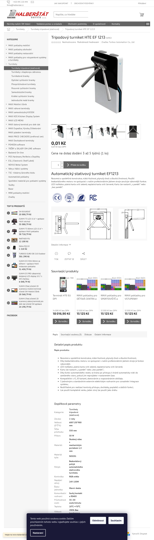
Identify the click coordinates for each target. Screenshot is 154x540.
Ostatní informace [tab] (103, 334)
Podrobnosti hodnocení (88, 42)
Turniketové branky (20, 76)
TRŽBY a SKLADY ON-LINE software (24, 148)
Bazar (10, 188)
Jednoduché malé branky (22, 100)
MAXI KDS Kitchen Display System (24, 116)
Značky (11, 197)
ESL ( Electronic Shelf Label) (21, 160)
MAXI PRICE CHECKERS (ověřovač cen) (25, 136)
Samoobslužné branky (21, 92)
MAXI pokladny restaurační (20, 53)
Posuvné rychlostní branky (23, 88)
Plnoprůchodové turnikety (23, 84)
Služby (11, 185)
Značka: (118, 42)
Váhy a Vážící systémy (18, 168)
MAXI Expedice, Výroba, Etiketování (24, 128)
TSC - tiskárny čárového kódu (21, 172)
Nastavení (38, 532)
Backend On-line (16, 152)
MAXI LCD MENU (15, 120)
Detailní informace (59, 244)
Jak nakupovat (61, 3)
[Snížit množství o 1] (61, 166)
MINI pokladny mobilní (18, 193)
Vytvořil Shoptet (139, 533)
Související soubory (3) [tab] (71, 334)
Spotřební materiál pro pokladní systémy (27, 180)
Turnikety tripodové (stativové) (25, 68)
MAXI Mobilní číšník (17, 104)
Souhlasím (116, 520)
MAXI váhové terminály (19, 108)
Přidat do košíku (78, 165)
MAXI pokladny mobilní (19, 45)
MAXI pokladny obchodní (20, 49)
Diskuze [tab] (88, 334)
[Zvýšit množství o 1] (61, 163)
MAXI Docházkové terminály (21, 140)
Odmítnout (98, 520)
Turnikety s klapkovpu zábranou (26, 72)
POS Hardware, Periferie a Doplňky (24, 156)
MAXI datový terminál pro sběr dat (24, 124)
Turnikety (12, 64)
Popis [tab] (55, 334)
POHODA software (16, 144)
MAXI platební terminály (19, 132)
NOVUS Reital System (18, 164)
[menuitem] (18, 23)
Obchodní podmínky (84, 3)
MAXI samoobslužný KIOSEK (21, 112)
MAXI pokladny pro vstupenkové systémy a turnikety (27, 58)
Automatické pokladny (18, 176)
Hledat (94, 14)
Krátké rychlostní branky (22, 96)
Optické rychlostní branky (23, 80)
